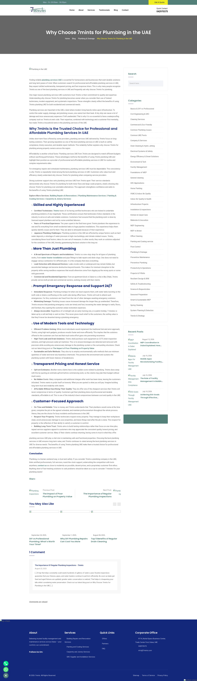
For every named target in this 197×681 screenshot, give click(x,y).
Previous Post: (49, 490)
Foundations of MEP (138, 172)
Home (71, 10)
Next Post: (107, 490)
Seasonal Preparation (139, 295)
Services (91, 10)
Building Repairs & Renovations (63, 196)
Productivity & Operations (140, 268)
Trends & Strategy (137, 316)
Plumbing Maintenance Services (92, 196)
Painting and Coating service (141, 241)
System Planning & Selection (141, 310)
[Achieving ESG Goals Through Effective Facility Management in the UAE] (133, 398)
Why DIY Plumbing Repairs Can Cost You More (74, 540)
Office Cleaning (136, 236)
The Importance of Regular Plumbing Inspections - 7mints (59, 565)
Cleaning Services (137, 119)
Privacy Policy (163, 675)
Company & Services (138, 140)
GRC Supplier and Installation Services (81, 657)
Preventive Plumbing (138, 263)
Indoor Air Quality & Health (140, 199)
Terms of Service (148, 675)
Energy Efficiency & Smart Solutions (144, 156)
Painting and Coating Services (78, 647)
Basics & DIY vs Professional (142, 109)
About (81, 10)
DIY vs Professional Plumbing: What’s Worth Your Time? (42, 541)
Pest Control (135, 247)
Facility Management (138, 167)
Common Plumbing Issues (141, 130)
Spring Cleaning (136, 305)
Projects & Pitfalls (137, 273)
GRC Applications (137, 183)
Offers (104, 639)
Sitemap (136, 675)
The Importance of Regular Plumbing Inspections (97, 495)
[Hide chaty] (5, 675)
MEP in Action (136, 231)
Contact (125, 10)
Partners (105, 644)
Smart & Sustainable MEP (140, 300)
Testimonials (104, 10)
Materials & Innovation (139, 220)
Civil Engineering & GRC (139, 114)
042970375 (162, 11)
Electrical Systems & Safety (141, 151)
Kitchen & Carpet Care (139, 215)
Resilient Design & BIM (139, 279)
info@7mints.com (145, 650)
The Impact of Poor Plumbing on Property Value (57, 495)
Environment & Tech (138, 162)
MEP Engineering (137, 225)
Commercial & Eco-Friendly (141, 125)
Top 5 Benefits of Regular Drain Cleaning (104, 540)
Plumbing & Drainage (138, 252)
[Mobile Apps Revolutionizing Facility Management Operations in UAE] (133, 363)
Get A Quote (159, 2)
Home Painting (136, 188)
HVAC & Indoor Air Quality (140, 194)
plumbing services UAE (52, 80)
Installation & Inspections (140, 210)
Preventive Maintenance (140, 257)
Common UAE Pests (138, 135)
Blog (116, 10)
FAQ (103, 649)
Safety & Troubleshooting (140, 284)
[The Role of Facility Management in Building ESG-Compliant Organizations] (133, 380)
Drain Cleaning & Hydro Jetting (142, 146)
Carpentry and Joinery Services (78, 652)
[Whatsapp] (5, 669)
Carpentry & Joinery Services (58, 199)
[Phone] (5, 663)
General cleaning (137, 178)
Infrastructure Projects (139, 204)
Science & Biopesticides (140, 289)
